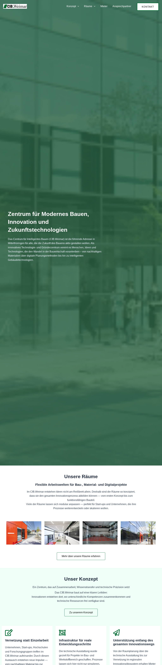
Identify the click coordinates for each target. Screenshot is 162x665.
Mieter (103, 6)
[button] (77, 6)
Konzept (71, 6)
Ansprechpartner (121, 6)
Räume (88, 6)
